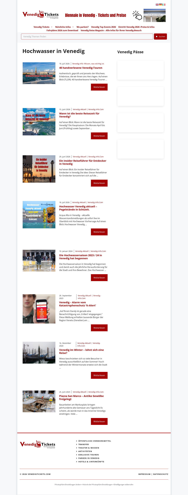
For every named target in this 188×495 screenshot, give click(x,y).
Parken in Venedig (88, 458)
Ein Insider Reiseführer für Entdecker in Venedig (82, 162)
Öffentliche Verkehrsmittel (94, 441)
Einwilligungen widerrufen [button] (123, 484)
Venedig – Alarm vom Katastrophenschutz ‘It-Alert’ (77, 304)
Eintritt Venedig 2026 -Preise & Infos (136, 27)
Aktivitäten (85, 451)
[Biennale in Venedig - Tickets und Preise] (112, 21)
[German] (160, 4)
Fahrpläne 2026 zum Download (62, 30)
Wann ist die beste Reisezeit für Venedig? (79, 115)
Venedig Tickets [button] (41, 27)
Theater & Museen (88, 448)
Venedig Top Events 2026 (103, 27)
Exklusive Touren (88, 454)
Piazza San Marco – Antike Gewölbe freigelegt (81, 397)
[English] (157, 4)
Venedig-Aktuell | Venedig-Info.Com (88, 109)
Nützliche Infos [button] (63, 27)
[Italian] (164, 4)
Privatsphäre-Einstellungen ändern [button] (68, 484)
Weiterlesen (99, 87)
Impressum (144, 474)
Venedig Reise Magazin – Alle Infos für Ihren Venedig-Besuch (111, 30)
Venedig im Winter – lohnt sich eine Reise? (81, 351)
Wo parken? (83, 27)
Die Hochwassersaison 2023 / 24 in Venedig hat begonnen (80, 257)
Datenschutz (160, 474)
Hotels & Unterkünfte (91, 461)
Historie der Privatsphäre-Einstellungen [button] (97, 484)
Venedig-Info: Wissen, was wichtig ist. (88, 63)
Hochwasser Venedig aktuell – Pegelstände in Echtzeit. (78, 208)
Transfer (83, 444)
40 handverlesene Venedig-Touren (80, 67)
